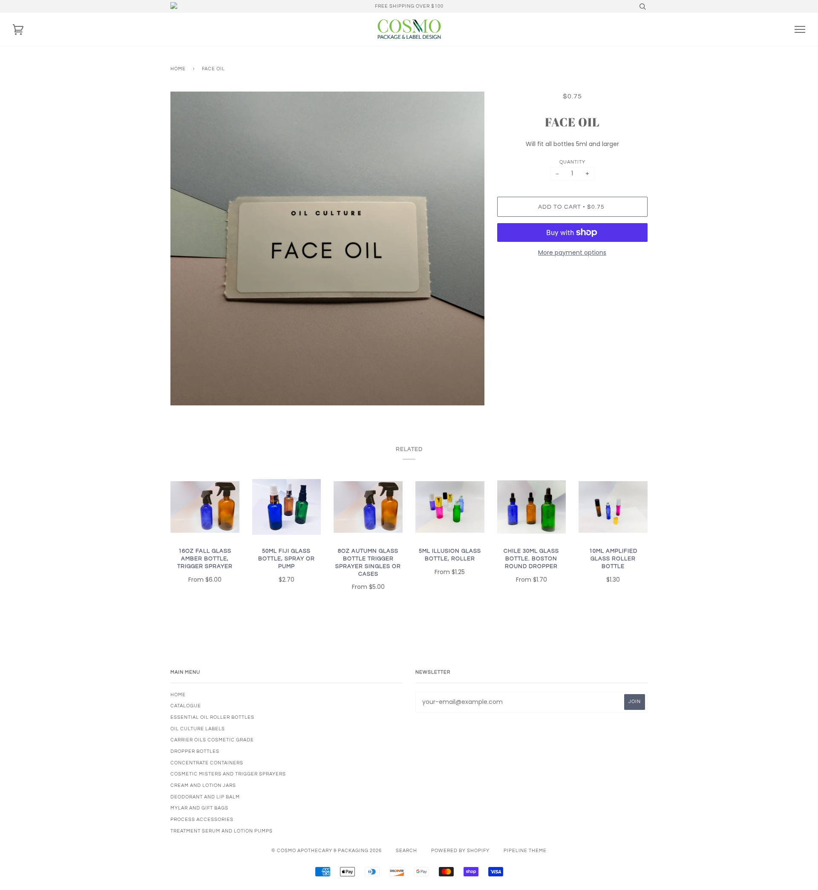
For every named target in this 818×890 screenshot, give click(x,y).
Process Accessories (201, 819)
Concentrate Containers (206, 763)
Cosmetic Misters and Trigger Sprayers (228, 774)
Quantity (572, 162)
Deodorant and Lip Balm (205, 797)
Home (178, 68)
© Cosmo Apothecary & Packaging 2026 (326, 850)
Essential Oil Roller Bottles (212, 717)
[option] (327, 248)
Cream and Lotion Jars (203, 785)
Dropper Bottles (194, 751)
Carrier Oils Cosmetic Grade (212, 740)
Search (406, 850)
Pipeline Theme (525, 850)
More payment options (572, 252)
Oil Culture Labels (197, 728)
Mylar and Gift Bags (199, 808)
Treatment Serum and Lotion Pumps (221, 831)
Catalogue (185, 705)
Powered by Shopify (460, 850)
